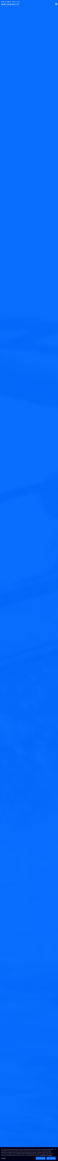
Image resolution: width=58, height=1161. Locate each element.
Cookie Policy (43, 1155)
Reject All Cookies (51, 1158)
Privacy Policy (49, 1155)
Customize (3, 1158)
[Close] (55, 1149)
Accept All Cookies (41, 1158)
